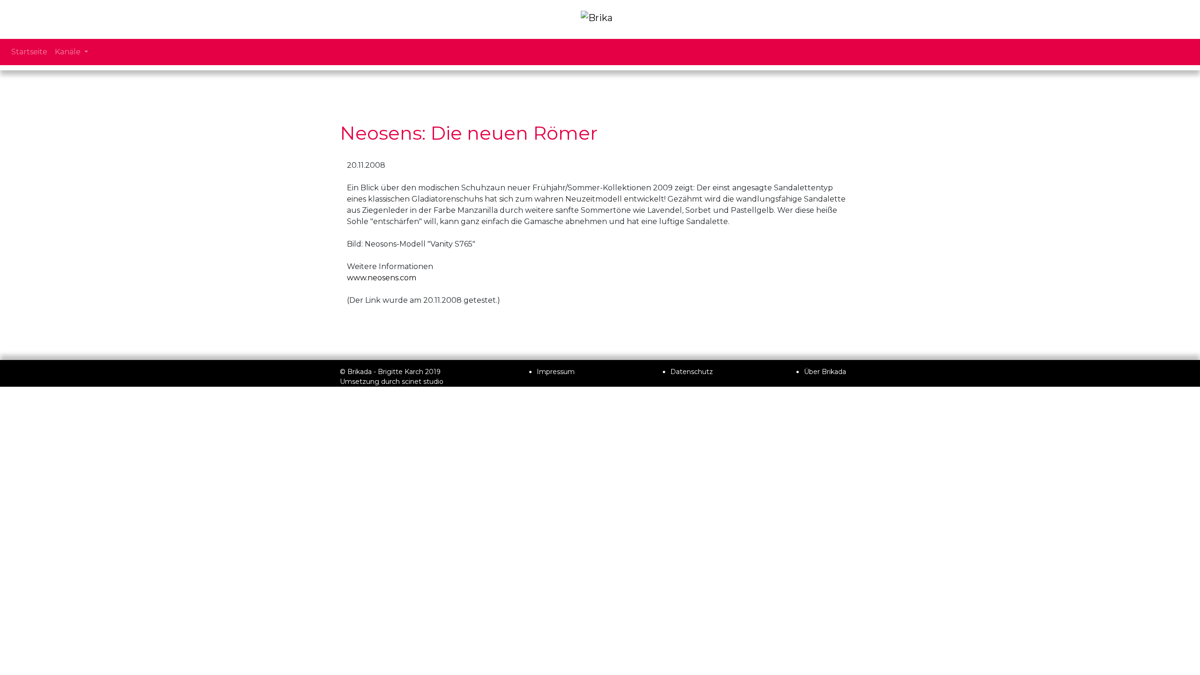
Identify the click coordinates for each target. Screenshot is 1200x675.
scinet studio (422, 381)
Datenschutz (691, 372)
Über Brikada (825, 372)
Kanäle (68, 51)
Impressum (556, 372)
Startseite (29, 51)
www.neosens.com (381, 277)
